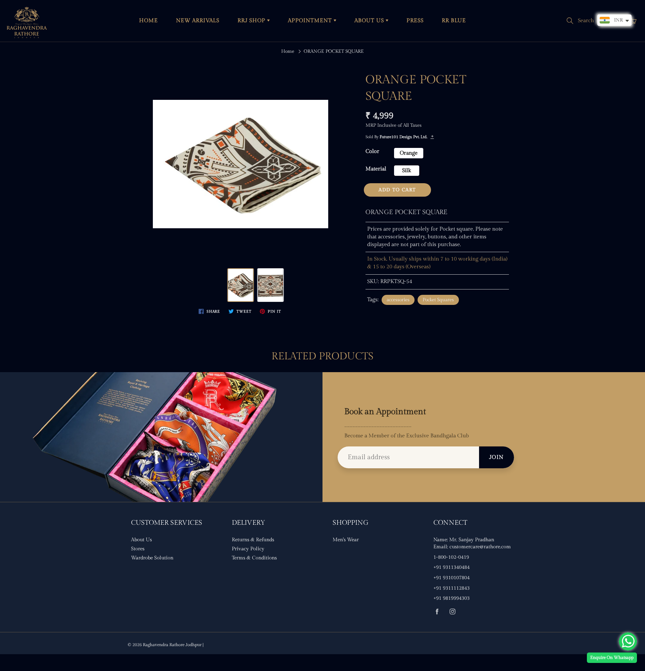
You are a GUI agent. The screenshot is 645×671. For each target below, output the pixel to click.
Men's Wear (346, 540)
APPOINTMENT (311, 20)
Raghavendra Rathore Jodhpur (172, 644)
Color (372, 151)
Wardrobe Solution (152, 558)
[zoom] (240, 164)
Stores (137, 549)
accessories (398, 300)
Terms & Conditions (254, 558)
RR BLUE (454, 20)
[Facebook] (437, 611)
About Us (141, 540)
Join (496, 457)
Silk (406, 170)
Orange (409, 153)
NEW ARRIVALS (197, 20)
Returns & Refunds (253, 540)
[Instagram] (452, 611)
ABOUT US (370, 20)
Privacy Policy (248, 549)
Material (376, 169)
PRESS (415, 20)
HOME (148, 20)
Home (287, 51)
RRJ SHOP (252, 20)
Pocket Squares (438, 300)
